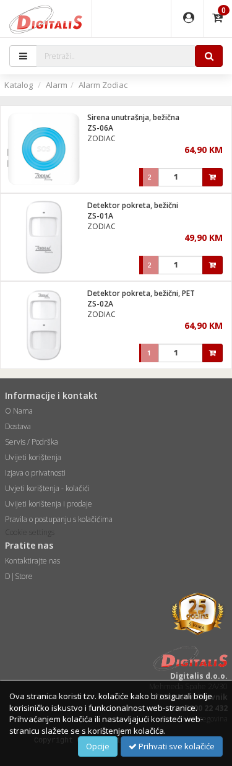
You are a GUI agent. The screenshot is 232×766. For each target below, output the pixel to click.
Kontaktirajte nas (32, 560)
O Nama (19, 411)
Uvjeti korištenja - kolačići (47, 488)
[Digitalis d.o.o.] (46, 18)
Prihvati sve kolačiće (176, 746)
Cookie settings (29, 532)
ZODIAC (101, 138)
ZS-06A (100, 128)
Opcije (98, 746)
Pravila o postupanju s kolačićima (59, 519)
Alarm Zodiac (103, 84)
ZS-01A (100, 216)
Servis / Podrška (31, 442)
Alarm (56, 84)
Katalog (18, 84)
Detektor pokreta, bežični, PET (141, 293)
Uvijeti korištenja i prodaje (48, 503)
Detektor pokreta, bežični (132, 205)
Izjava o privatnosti (35, 473)
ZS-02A (100, 303)
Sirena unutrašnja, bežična (133, 117)
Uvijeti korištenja (33, 457)
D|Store (19, 576)
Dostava (18, 426)
